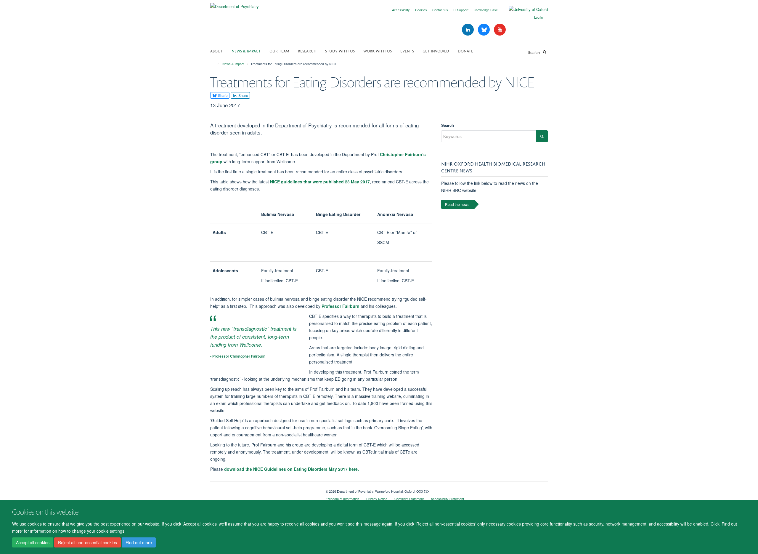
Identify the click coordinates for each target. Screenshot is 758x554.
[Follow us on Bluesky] (484, 30)
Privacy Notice (376, 498)
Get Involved (436, 50)
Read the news (457, 204)
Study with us (340, 50)
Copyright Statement (409, 498)
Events (407, 50)
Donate (465, 50)
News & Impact (246, 50)
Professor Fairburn (340, 306)
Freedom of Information (342, 498)
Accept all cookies (32, 542)
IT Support (460, 9)
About (216, 50)
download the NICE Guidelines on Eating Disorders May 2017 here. (291, 469)
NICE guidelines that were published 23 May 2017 (320, 182)
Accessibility (401, 9)
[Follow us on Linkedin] (468, 30)
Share (222, 95)
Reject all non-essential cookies (87, 542)
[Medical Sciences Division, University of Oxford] (263, 489)
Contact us (440, 9)
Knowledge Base (486, 9)
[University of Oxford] (524, 9)
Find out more (139, 542)
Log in (538, 17)
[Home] (215, 64)
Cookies (421, 9)
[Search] (544, 52)
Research (307, 50)
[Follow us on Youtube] (500, 30)
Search (447, 125)
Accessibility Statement (447, 498)
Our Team (279, 50)
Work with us (377, 50)
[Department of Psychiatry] (234, 4)
